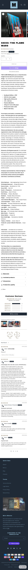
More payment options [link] (14, 71)
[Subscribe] (23, 538)
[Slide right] (17, 40)
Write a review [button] (14, 314)
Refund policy (24, 562)
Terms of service (14, 564)
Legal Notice (6, 486)
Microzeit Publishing (8, 562)
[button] (2, 4)
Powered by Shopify (16, 562)
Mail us (4, 467)
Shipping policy (22, 564)
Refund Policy (6, 492)
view (8, 528)
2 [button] (13, 451)
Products (5, 474)
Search (4, 464)
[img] (4, 346)
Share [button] (4, 289)
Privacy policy (7, 564)
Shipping (8, 53)
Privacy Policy (6, 489)
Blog (4, 471)
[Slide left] (10, 40)
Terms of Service (7, 483)
